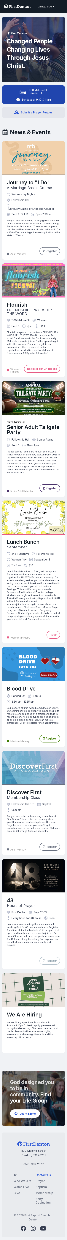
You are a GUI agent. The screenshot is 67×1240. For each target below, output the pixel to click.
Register (50, 251)
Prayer (40, 1181)
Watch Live (21, 1187)
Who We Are (22, 1181)
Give (17, 1193)
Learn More (25, 1113)
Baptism (41, 1187)
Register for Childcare (42, 368)
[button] (45, 6)
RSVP (53, 634)
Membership (44, 1193)
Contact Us (43, 1175)
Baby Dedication (43, 1200)
